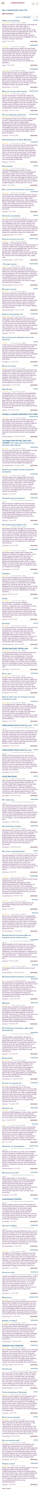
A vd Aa (4, 909)
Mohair (4, 185)
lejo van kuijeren (7, 972)
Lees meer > (34, 41)
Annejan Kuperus (7, 259)
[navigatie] (3, 3)
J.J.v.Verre (5, 110)
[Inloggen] (37, 4)
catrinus (4, 410)
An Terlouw (5, 361)
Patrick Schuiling (7, 1388)
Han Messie (5, 669)
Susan (4, 65)
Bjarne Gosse (6, 87)
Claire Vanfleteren (7, 1246)
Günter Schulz (6, 569)
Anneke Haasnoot (7, 436)
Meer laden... (7, 1488)
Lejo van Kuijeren (7, 931)
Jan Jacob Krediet (7, 465)
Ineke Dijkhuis (6, 385)
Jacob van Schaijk (7, 1364)
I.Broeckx (5, 162)
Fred (3, 1120)
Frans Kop (5, 135)
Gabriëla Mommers (8, 234)
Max (3, 1142)
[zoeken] (33, 4)
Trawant (4, 619)
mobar (4, 41)
